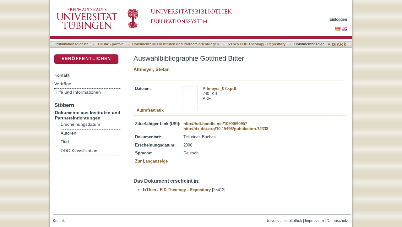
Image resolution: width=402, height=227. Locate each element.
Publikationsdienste (72, 44)
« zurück (337, 44)
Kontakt (61, 75)
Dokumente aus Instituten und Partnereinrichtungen (175, 44)
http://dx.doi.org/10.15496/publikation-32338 (225, 128)
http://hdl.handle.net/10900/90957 (215, 123)
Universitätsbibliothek (283, 221)
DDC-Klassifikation (79, 150)
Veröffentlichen (86, 58)
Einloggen (338, 19)
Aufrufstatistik (150, 110)
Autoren (68, 133)
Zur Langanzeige (151, 161)
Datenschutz (337, 221)
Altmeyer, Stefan (151, 69)
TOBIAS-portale (110, 44)
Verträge (62, 83)
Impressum (314, 221)
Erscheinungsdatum (80, 124)
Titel (65, 142)
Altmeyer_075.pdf (219, 88)
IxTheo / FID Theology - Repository (256, 44)
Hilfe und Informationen (77, 92)
